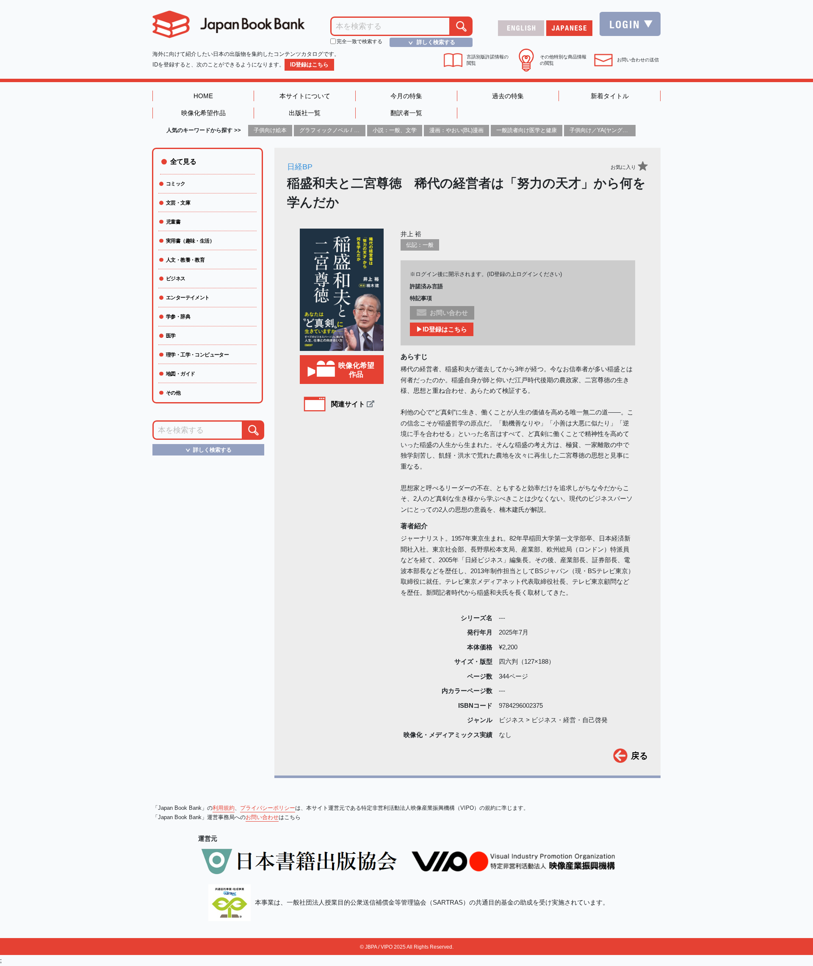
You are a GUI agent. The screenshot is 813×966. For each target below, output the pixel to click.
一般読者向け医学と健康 (526, 130)
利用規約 (224, 808)
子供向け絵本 (270, 130)
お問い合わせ (262, 817)
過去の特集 (508, 95)
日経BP (299, 167)
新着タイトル (610, 95)
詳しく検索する (430, 42)
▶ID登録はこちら (441, 329)
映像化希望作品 (203, 112)
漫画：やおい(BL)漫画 (456, 130)
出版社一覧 (305, 112)
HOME (203, 95)
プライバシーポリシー (267, 808)
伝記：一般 (420, 245)
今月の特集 (406, 95)
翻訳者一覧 (406, 112)
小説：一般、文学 (395, 130)
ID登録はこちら (309, 64)
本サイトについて (304, 95)
